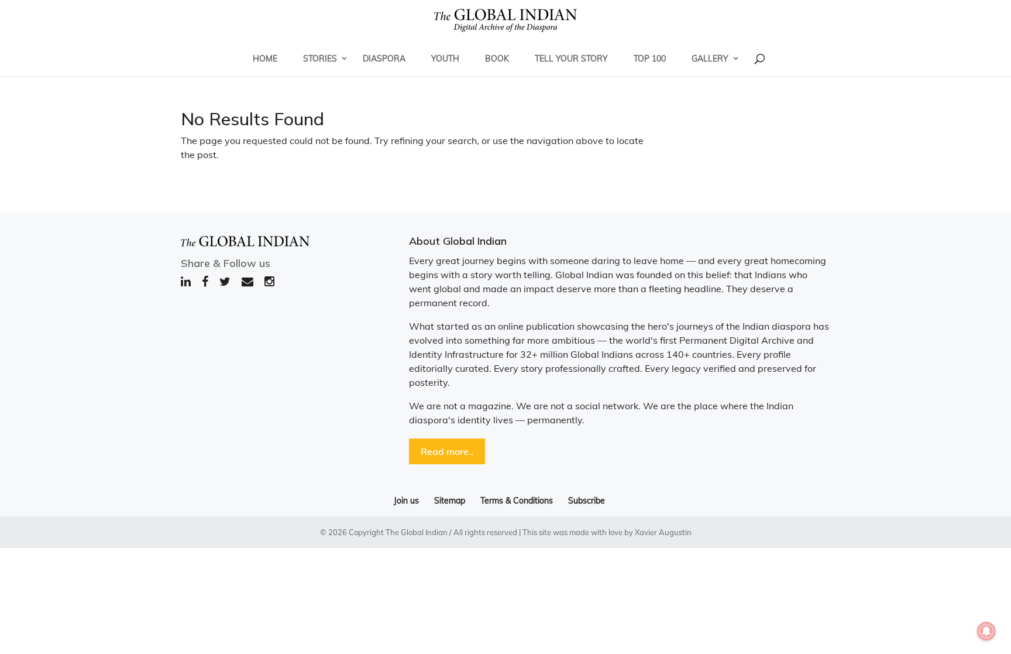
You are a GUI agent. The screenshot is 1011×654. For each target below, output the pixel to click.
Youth (445, 58)
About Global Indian (458, 241)
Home (265, 58)
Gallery (710, 58)
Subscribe (586, 500)
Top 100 (650, 58)
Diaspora (384, 58)
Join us (406, 500)
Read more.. (447, 451)
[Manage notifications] (986, 631)
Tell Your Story (571, 58)
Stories (320, 58)
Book (497, 58)
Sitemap (449, 500)
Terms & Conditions (516, 500)
